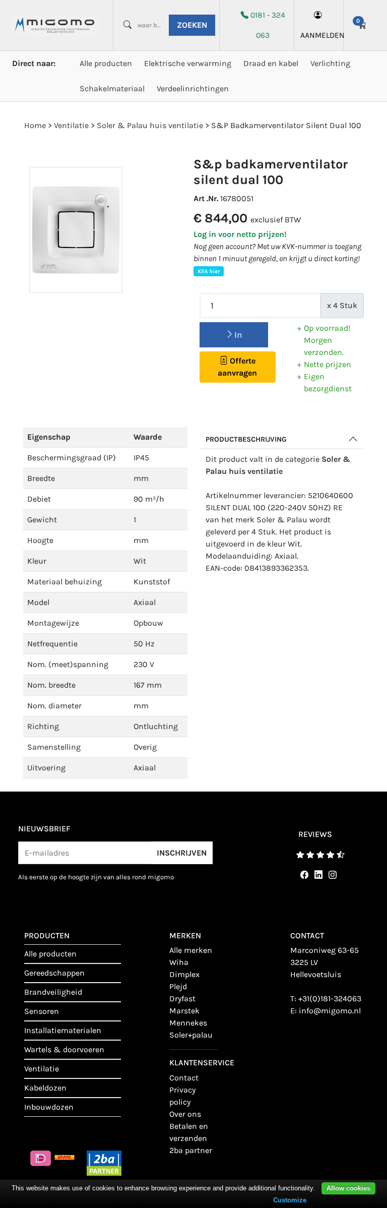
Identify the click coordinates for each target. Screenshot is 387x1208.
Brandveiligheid (53, 992)
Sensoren (41, 1011)
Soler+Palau (191, 1035)
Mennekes (188, 1023)
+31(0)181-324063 (329, 998)
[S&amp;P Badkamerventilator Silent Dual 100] (75, 230)
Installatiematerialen (62, 1030)
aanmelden (318, 35)
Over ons (185, 1114)
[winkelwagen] (362, 25)
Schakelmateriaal (112, 88)
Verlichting (330, 63)
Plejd (178, 986)
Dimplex (184, 974)
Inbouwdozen (49, 1107)
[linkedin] (316, 875)
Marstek (184, 1010)
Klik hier (209, 271)
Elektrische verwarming (187, 63)
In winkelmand (234, 338)
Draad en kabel (270, 63)
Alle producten (106, 63)
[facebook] (302, 875)
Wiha (178, 962)
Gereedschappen (54, 973)
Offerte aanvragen (237, 367)
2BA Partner (190, 1150)
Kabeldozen (45, 1088)
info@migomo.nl (330, 1010)
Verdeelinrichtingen (193, 88)
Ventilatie (41, 1068)
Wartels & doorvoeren (64, 1049)
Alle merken (190, 950)
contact (184, 1077)
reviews (315, 834)
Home (35, 125)
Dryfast (182, 998)
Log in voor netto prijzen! (240, 234)
